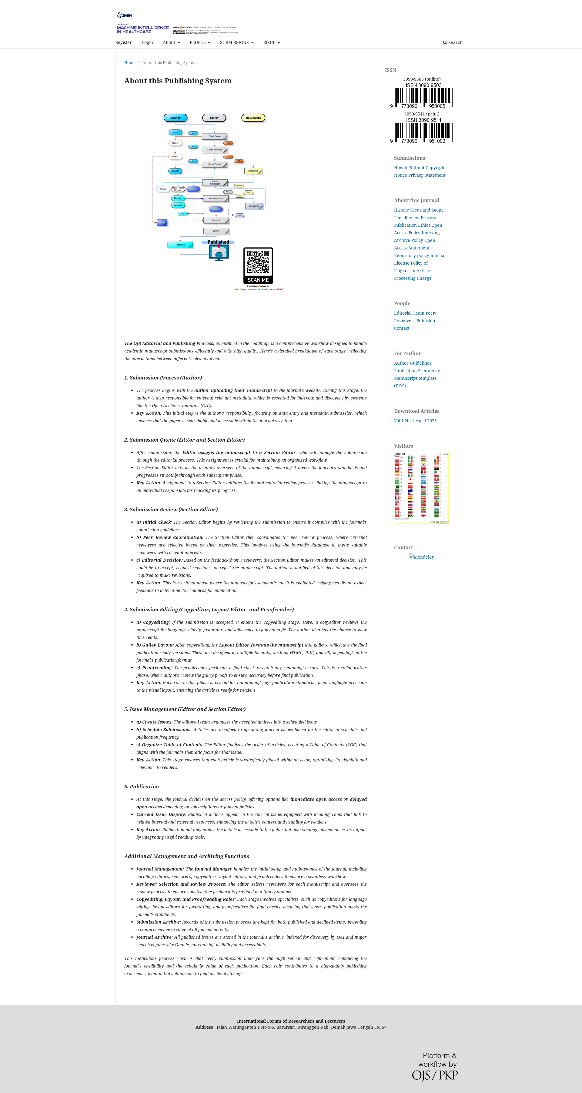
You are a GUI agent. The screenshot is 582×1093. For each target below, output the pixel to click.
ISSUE (270, 42)
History (401, 210)
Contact (402, 328)
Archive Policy (408, 240)
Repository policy (411, 255)
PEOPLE (198, 42)
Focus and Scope (427, 210)
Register (123, 42)
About (169, 42)
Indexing (431, 233)
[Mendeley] (421, 557)
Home (129, 62)
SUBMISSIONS (235, 42)
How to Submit (409, 167)
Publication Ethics (412, 225)
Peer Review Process (415, 217)
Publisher (426, 320)
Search (455, 42)
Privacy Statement (427, 175)
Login (147, 42)
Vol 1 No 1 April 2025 (415, 420)
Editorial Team (409, 313)
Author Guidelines (412, 363)
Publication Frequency (417, 370)
